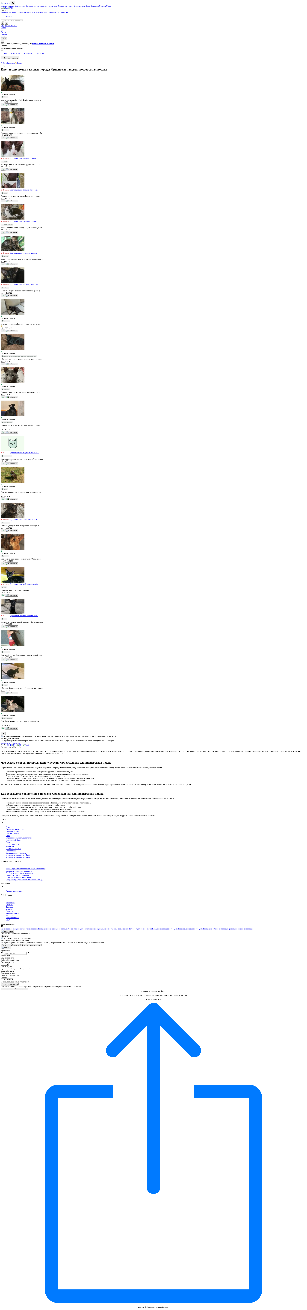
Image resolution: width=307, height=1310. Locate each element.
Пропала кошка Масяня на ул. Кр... (24, 520)
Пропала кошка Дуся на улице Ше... (24, 284)
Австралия (10, 903)
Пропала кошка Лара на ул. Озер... (24, 158)
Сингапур (10, 911)
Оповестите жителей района (17, 875)
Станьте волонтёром (82, 6)
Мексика (9, 909)
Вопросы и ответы (9, 12)
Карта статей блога (13, 840)
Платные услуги (46, 6)
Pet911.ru (4, 63)
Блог (56, 6)
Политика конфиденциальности (97, 929)
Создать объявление (9, 26)
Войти (3, 28)
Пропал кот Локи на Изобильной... (24, 616)
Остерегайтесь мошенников (56, 12)
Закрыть (5, 936)
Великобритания (12, 918)
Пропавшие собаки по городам (215, 929)
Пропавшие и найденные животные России (19, 929)
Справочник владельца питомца (19, 838)
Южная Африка (12, 913)
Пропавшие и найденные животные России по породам (60, 929)
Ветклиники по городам (16, 853)
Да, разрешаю (7, 989)
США (8, 920)
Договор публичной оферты (140, 929)
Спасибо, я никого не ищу (31, 945)
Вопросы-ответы (32, 6)
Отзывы (102, 6)
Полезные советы (24, 12)
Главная (4, 6)
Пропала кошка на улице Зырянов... (24, 453)
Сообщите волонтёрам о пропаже (19, 873)
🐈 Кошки (18, 63)
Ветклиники (20, 6)
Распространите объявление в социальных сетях (25, 869)
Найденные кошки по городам (189, 929)
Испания (9, 915)
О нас (108, 6)
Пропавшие (11, 63)
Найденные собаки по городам (164, 929)
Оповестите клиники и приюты (19, 871)
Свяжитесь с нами (65, 6)
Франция (9, 907)
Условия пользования (119, 929)
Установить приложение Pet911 (18, 855)
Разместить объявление (10, 743)
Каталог (11, 6)
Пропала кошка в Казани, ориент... (24, 221)
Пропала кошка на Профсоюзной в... (25, 584)
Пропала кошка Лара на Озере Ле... (24, 190)
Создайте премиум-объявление (18, 877)
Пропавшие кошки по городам (240, 929)
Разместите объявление (15, 829)
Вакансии (95, 6)
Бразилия (9, 905)
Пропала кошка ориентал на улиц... (24, 253)
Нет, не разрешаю (21, 989)
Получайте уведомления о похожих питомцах (24, 880)
